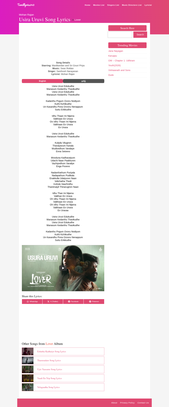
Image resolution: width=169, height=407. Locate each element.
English (42, 81)
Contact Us (143, 403)
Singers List (113, 5)
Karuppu (112, 56)
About (114, 403)
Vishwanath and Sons (119, 70)
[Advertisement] (63, 42)
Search (140, 34)
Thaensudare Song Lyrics (49, 360)
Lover (77, 19)
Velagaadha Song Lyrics (48, 387)
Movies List (98, 5)
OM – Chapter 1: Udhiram (121, 60)
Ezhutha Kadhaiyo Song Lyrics (51, 351)
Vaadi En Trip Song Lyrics (49, 378)
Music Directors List (132, 5)
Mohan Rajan (26, 14)
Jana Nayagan (115, 51)
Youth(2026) (114, 65)
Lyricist (148, 5)
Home (87, 5)
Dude (111, 75)
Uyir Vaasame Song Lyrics (49, 369)
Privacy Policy (127, 403)
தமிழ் (84, 81)
